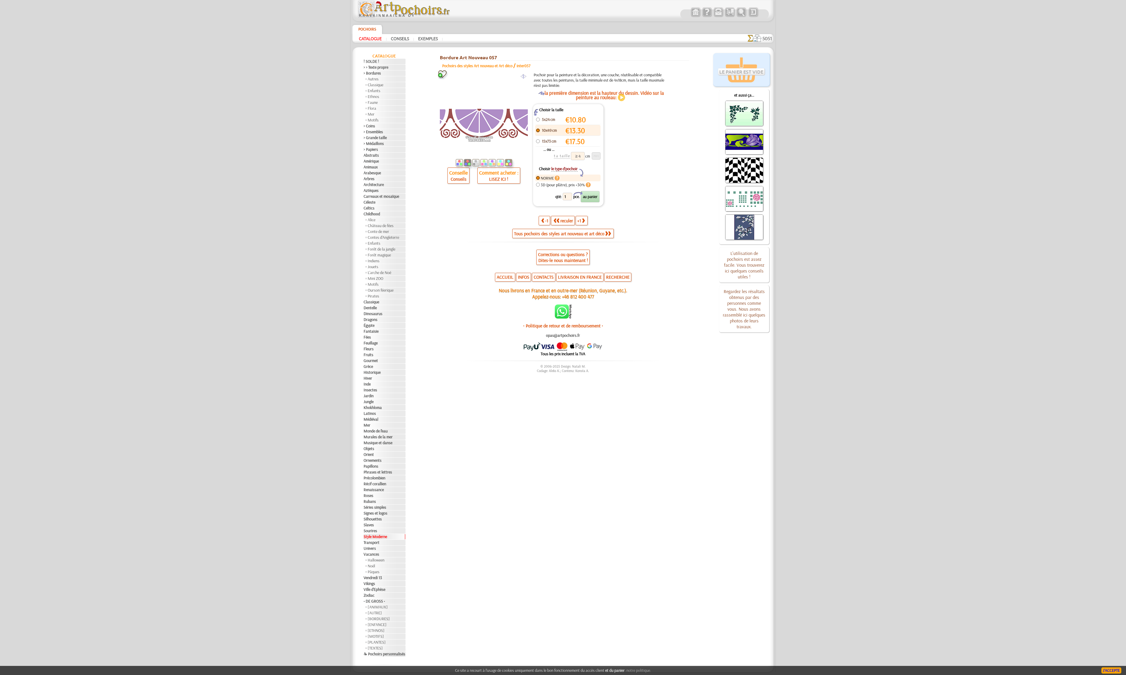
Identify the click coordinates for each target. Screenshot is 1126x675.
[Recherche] (741, 15)
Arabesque (372, 172)
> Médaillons (374, 143)
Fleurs (369, 348)
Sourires (370, 530)
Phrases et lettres (378, 472)
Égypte (369, 325)
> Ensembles (373, 131)
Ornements (372, 460)
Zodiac (369, 595)
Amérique (371, 161)
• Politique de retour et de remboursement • (563, 326)
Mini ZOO (375, 278)
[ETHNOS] (376, 630)
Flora (372, 108)
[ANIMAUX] (378, 607)
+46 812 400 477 (578, 296)
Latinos (370, 413)
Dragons (370, 319)
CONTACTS (544, 277)
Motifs (373, 120)
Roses (368, 495)
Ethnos (373, 96)
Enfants (374, 90)
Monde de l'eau (376, 431)
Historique (372, 372)
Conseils (400, 38)
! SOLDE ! (371, 61)
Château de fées (381, 225)
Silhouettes (373, 519)
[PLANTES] (377, 642)
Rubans (370, 501)
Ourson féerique (381, 290)
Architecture (374, 184)
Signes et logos (375, 513)
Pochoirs (367, 29)
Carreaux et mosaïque (381, 196)
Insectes (370, 390)
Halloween (376, 560)
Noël (371, 566)
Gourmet (371, 360)
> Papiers (371, 149)
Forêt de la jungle (381, 249)
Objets (369, 448)
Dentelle (370, 307)
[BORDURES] (379, 618)
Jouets (373, 266)
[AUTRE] (375, 612)
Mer (371, 114)
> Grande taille (375, 137)
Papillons (371, 466)
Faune (373, 102)
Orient (369, 454)
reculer (566, 221)
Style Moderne (375, 536)
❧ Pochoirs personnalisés (384, 654)
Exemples (428, 38)
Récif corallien (375, 483)
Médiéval (371, 419)
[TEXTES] (375, 648)
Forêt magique (379, 255)
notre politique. (638, 670)
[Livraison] (729, 15)
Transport (371, 542)
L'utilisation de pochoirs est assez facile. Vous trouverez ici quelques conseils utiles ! (744, 265)
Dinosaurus (373, 313)
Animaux (371, 167)
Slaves (369, 524)
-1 (546, 221)
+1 (579, 221)
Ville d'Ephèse (374, 589)
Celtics (369, 208)
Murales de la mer (378, 436)
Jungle (369, 401)
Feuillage (371, 343)
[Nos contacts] (718, 15)
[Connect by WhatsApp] (563, 317)
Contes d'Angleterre (383, 237)
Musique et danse (378, 442)
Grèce (368, 366)
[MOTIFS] (376, 636)
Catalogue (370, 38)
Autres (373, 79)
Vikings (369, 583)
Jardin (369, 395)
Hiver (368, 378)
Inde (367, 384)
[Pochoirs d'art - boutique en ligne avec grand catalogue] (695, 15)
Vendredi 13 (373, 577)
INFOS (523, 277)
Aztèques (371, 190)
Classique (375, 84)
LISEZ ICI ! (498, 179)
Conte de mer (378, 231)
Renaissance (374, 489)
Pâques (373, 571)
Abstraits (371, 155)
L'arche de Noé (379, 272)
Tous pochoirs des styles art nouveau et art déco (559, 233)
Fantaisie (371, 331)
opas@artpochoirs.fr (563, 335)
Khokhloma (373, 407)
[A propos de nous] (707, 15)
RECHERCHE (618, 277)
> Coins (369, 125)
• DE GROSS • (374, 601)
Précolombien (374, 478)
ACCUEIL (505, 277)
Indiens (373, 260)
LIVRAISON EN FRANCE (580, 277)
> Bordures (372, 73)
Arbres (369, 178)
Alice (371, 219)
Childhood (372, 213)
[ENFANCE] (377, 624)
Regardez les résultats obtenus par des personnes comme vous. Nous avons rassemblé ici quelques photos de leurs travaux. (744, 308)
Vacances (371, 554)
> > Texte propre (376, 67)
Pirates (373, 296)
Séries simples (375, 507)
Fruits (368, 354)
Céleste (369, 202)
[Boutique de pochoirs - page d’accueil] (403, 16)
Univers (370, 548)
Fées (367, 337)
